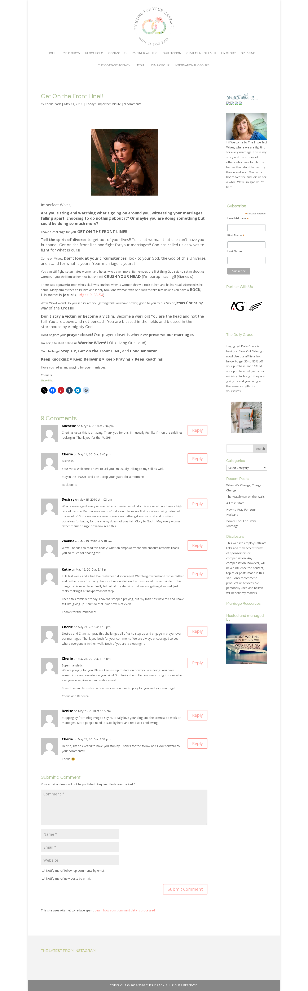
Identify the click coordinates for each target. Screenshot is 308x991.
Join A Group (160, 65)
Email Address (238, 218)
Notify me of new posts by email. (68, 878)
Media (140, 65)
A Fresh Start (235, 503)
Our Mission (172, 53)
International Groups (192, 65)
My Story (228, 53)
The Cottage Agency (114, 65)
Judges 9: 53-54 (89, 294)
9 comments (132, 104)
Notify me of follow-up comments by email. (75, 870)
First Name (236, 235)
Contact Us (117, 53)
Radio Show (71, 53)
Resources (94, 53)
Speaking (248, 53)
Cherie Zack (53, 104)
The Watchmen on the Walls (245, 497)
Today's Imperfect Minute (103, 104)
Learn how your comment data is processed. (125, 910)
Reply (197, 430)
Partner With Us (144, 53)
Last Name (234, 251)
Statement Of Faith (201, 53)
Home (52, 53)
